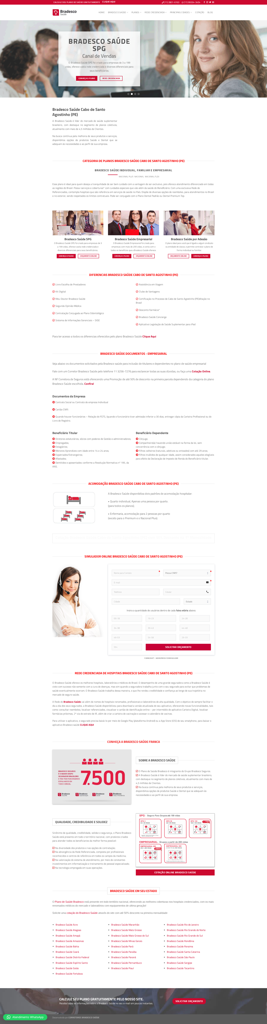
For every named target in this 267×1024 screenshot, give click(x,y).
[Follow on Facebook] (204, 2)
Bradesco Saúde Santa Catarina (183, 952)
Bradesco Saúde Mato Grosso (126, 930)
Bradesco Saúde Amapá (68, 935)
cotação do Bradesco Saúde (82, 913)
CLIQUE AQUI (87, 725)
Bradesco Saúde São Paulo (181, 957)
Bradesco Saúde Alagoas (68, 930)
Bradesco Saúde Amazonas (70, 941)
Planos (135, 12)
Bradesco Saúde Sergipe (179, 963)
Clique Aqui (149, 336)
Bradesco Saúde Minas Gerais (126, 941)
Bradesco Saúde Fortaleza (69, 973)
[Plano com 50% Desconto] (64, 12)
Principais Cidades (180, 12)
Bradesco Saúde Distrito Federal (72, 957)
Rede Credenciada (155, 12)
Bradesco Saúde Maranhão (125, 924)
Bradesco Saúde (117, 12)
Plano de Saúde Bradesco (69, 902)
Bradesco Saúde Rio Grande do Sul (185, 935)
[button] (25, 1017)
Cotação (199, 12)
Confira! (89, 383)
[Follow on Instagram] (207, 2)
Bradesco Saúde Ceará (67, 952)
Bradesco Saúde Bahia (67, 946)
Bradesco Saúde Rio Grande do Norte (186, 930)
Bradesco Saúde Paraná (123, 957)
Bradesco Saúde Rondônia (180, 941)
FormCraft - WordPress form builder (161, 658)
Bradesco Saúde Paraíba (123, 952)
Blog (210, 12)
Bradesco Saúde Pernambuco (126, 963)
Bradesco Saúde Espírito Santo (72, 963)
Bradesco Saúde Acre (67, 924)
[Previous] (9, 59)
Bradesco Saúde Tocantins (180, 968)
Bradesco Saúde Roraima (180, 946)
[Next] (258, 59)
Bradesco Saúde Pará (122, 946)
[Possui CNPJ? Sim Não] (187, 573)
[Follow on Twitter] (210, 2)
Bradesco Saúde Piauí (122, 968)
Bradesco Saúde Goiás (67, 968)
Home (102, 12)
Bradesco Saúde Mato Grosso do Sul (130, 935)
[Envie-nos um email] (213, 2)
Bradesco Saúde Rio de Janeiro (183, 924)
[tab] (113, 177)
